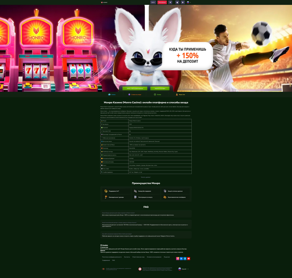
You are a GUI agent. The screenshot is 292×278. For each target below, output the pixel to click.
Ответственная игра (138, 257)
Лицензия (167, 257)
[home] (104, 2)
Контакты (127, 257)
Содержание (106, 260)
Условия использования (154, 257)
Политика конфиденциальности (112, 257)
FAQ (113, 260)
